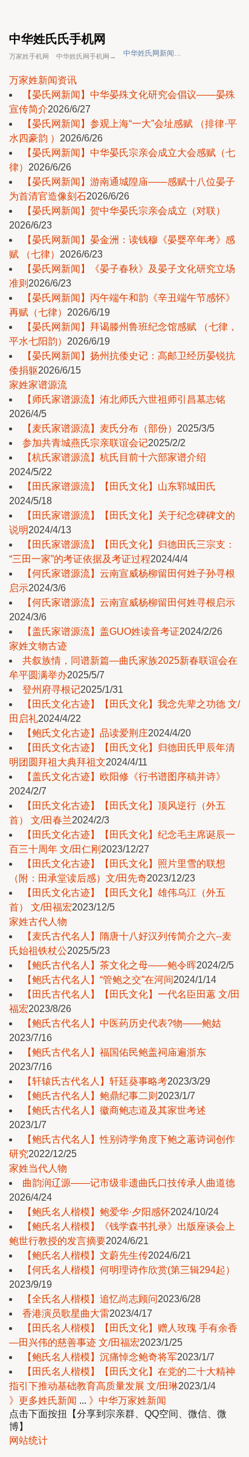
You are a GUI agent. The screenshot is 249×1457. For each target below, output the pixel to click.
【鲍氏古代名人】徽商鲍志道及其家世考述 (114, 1110)
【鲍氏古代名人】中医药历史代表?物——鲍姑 (121, 1023)
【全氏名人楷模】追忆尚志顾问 (90, 1299)
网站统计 (28, 1440)
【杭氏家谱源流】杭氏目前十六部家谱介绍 (114, 457)
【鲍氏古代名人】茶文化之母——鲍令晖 (109, 965)
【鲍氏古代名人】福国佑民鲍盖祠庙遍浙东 (114, 1052)
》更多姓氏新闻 (43, 1400)
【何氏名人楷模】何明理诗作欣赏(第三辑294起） (128, 1270)
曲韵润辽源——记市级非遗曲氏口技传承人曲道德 (128, 1183)
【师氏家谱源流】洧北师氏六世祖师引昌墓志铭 (123, 399)
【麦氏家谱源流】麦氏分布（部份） (99, 428)
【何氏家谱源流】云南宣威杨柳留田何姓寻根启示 (128, 602)
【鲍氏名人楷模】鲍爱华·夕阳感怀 (96, 1212)
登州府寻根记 (51, 689)
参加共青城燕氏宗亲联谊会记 (85, 443)
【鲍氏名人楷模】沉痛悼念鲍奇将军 (99, 1357)
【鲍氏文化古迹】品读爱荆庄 (85, 733)
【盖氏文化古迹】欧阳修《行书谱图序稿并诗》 (123, 776)
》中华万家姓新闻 (127, 1400)
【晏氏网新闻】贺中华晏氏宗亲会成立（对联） (123, 211)
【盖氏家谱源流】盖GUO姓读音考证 (100, 631)
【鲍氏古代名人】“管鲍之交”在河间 (97, 980)
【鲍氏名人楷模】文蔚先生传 (85, 1255)
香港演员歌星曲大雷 (65, 1313)
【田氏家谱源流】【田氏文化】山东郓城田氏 (119, 486)
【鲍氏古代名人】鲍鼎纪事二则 (90, 1096)
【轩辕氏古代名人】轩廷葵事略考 (94, 1081)
